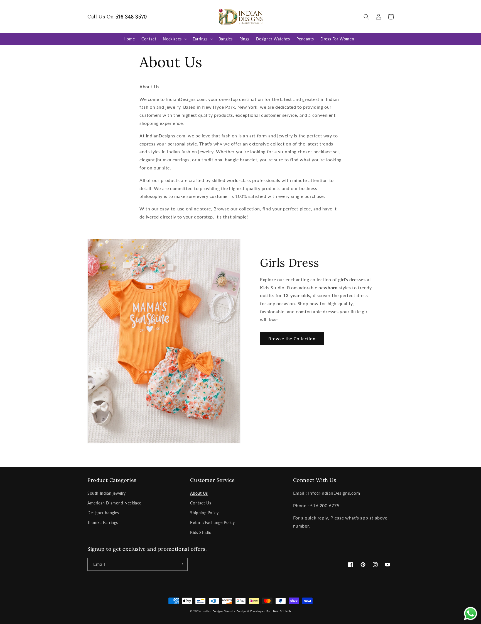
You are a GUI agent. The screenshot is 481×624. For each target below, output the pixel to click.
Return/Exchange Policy (212, 522)
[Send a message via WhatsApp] (470, 613)
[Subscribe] (181, 564)
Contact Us (200, 503)
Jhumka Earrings (102, 522)
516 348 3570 (131, 16)
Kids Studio (201, 532)
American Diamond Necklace (114, 503)
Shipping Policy (204, 512)
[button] (366, 17)
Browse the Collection (291, 338)
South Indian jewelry (106, 493)
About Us (199, 493)
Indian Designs (213, 611)
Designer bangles (103, 512)
